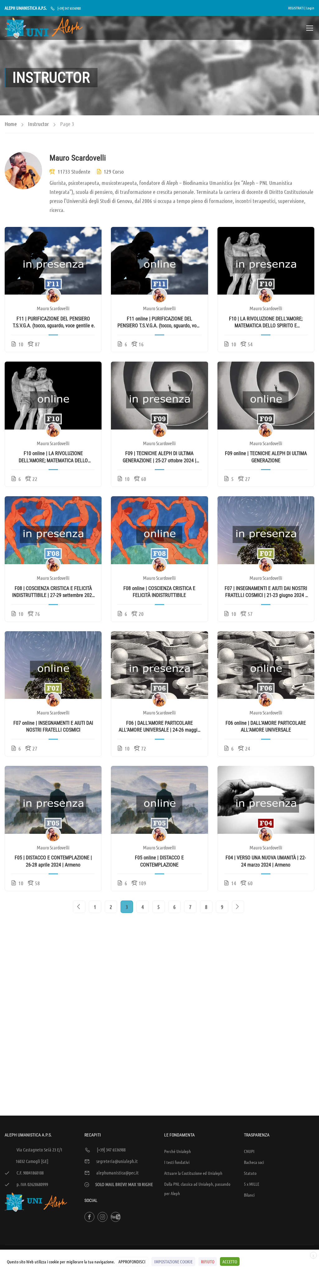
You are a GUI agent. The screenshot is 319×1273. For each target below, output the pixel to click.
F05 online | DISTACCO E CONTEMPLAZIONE (159, 861)
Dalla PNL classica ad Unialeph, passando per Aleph (197, 1188)
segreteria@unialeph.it (117, 1161)
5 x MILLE (251, 1184)
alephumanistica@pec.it (117, 1172)
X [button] (313, 1255)
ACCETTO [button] (229, 1261)
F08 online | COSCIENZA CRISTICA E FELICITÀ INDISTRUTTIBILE (159, 591)
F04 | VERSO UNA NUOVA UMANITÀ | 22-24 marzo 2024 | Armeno (266, 861)
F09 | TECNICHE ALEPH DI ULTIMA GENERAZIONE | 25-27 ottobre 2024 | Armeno (159, 457)
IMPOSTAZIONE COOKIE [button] (173, 1261)
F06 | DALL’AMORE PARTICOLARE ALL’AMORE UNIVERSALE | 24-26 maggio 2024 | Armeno (159, 727)
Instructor (38, 123)
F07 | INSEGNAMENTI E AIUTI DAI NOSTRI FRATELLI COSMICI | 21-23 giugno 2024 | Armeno (266, 592)
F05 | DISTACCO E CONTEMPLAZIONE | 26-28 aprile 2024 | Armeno (53, 861)
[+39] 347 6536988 (69, 8)
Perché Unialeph (177, 1151)
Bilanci (249, 1195)
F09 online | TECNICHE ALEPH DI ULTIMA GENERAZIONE (266, 456)
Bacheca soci (254, 1162)
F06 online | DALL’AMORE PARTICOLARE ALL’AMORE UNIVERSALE (266, 726)
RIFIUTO (207, 1261)
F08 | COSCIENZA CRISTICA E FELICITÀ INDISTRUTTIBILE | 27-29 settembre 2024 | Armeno (53, 592)
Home (11, 123)
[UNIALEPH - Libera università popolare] (44, 27)
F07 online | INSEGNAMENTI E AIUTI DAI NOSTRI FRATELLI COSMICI (53, 726)
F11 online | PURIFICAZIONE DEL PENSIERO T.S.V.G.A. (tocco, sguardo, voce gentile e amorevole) (159, 322)
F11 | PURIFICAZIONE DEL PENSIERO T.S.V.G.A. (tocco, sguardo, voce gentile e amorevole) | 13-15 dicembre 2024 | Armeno (53, 322)
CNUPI (249, 1151)
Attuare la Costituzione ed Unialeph (193, 1173)
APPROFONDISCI (131, 1261)
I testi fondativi (176, 1162)
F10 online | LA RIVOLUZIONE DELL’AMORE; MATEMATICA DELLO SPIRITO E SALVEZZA (53, 457)
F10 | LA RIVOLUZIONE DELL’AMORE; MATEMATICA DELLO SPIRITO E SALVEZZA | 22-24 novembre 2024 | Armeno (265, 322)
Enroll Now (53, 260)
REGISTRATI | (296, 7)
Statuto (250, 1173)
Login (310, 7)
